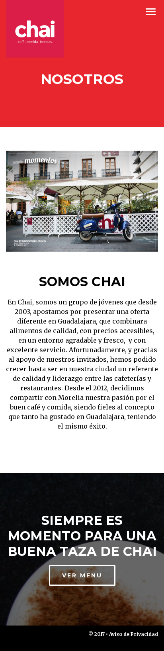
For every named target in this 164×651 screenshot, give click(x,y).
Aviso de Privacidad (133, 634)
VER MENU (82, 575)
